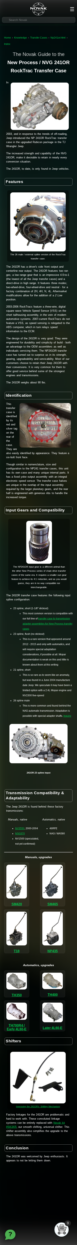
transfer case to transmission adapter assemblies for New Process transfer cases (47, 623)
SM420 (16, 904)
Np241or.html (58, 37)
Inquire (67, 716)
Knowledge (20, 37)
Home (7, 37)
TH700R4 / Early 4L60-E (16, 1027)
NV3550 (19, 828)
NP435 (52, 951)
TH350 (17, 995)
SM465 (52, 904)
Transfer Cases (38, 37)
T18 (17, 951)
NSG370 (20, 833)
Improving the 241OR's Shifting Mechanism (38, 1106)
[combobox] (38, 20)
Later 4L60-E (52, 1028)
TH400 (53, 994)
